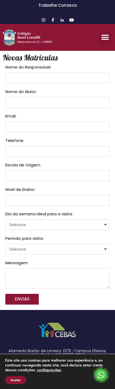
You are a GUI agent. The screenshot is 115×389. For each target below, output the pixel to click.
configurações (49, 370)
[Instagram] (44, 20)
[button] (105, 37)
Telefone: (14, 140)
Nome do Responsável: (28, 67)
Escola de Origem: (23, 165)
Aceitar (15, 380)
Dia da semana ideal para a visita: (39, 214)
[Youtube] (72, 20)
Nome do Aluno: (21, 91)
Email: (10, 116)
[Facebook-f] (53, 20)
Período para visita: (24, 238)
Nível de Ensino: (20, 189)
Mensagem (16, 263)
